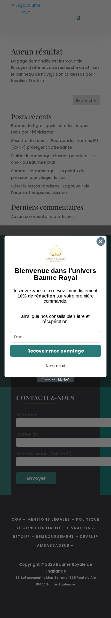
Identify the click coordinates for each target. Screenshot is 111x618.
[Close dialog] (101, 242)
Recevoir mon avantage (55, 351)
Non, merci (55, 365)
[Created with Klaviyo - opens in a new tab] (55, 379)
